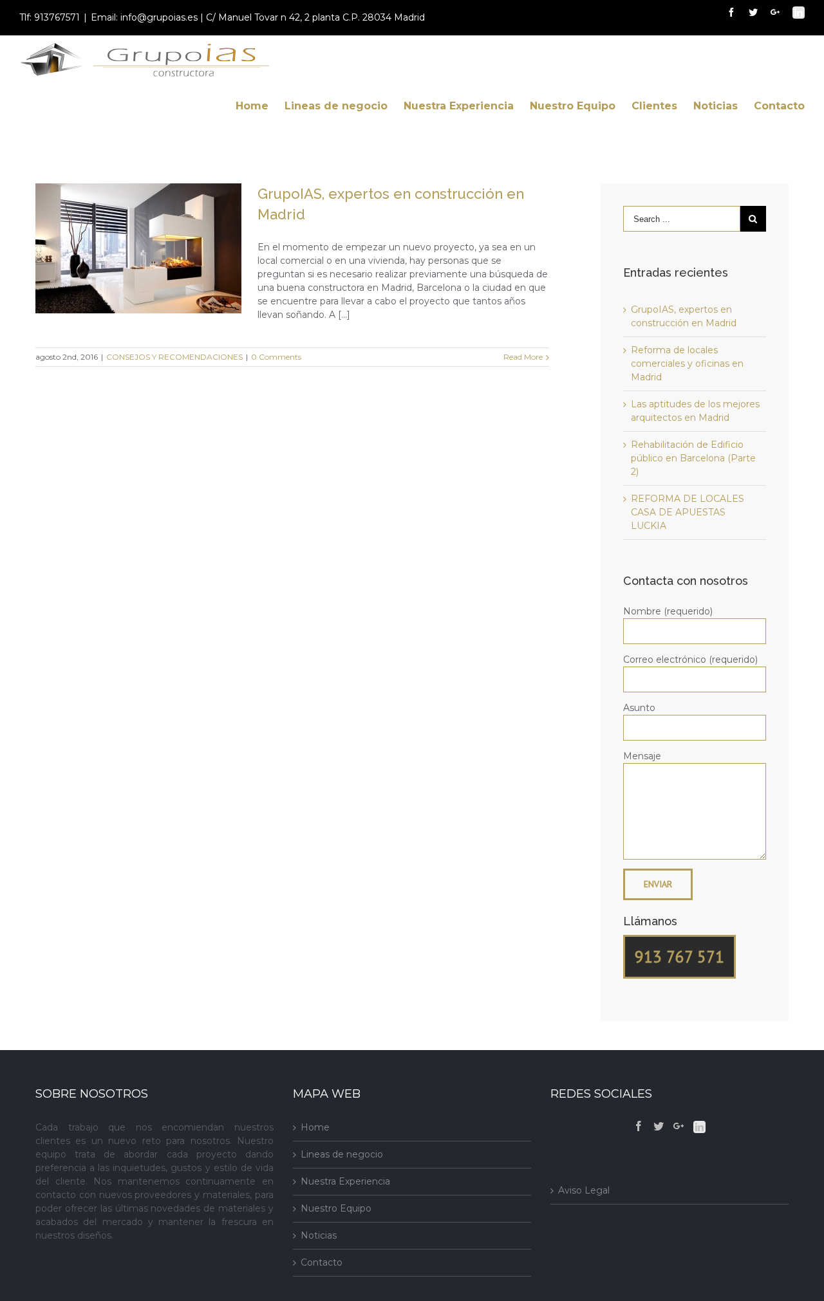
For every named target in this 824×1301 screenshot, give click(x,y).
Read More (523, 357)
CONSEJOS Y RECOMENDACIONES (174, 357)
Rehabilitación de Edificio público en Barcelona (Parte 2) (693, 458)
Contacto (321, 1262)
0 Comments (276, 357)
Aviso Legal (584, 1190)
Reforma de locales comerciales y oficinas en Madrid (687, 363)
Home (315, 1127)
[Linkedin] (699, 1127)
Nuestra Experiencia (345, 1181)
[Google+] (678, 1126)
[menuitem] (260, 106)
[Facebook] (638, 1126)
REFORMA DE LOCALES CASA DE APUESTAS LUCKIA (687, 512)
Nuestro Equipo (336, 1208)
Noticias (319, 1235)
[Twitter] (658, 1126)
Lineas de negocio (342, 1154)
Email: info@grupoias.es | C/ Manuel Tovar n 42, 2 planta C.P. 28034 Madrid (258, 17)
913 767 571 (679, 956)
